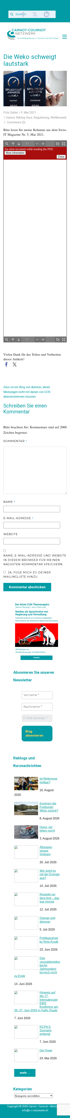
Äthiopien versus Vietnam (46, 857)
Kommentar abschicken (27, 594)
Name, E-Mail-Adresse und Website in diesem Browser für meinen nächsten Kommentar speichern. (34, 567)
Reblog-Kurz (24, 117)
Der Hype (46, 1057)
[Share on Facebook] (6, 371)
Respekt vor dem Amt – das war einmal (49, 905)
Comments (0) (15, 122)
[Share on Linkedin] (23, 364)
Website (10, 541)
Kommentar (15, 448)
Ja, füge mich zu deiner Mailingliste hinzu (27, 581)
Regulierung (41, 117)
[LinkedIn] (46, 14)
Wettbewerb (58, 117)
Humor (10, 117)
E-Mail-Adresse (18, 525)
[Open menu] (64, 37)
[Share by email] (31, 369)
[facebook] (23, 14)
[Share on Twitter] (15, 371)
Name (9, 509)
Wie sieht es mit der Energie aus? (50, 881)
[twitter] (35, 14)
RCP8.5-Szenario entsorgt (46, 1037)
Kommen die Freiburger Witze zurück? (49, 814)
